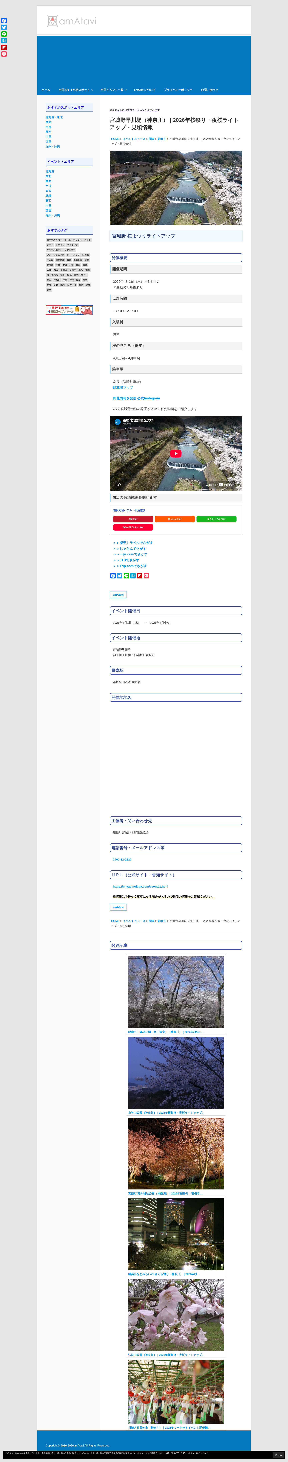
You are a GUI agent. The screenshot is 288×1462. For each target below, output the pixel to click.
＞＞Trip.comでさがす (130, 566)
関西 (48, 132)
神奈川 (57, 280)
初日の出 (78, 260)
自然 (69, 285)
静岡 (49, 290)
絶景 (62, 285)
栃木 (87, 270)
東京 (80, 270)
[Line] (4, 34)
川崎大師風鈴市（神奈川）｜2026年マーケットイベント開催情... (169, 1427)
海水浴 (55, 275)
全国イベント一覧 (112, 89)
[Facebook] (4, 20)
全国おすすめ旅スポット (74, 89)
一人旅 (50, 260)
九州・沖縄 (53, 146)
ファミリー (69, 250)
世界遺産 (60, 260)
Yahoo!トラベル (130, 527)
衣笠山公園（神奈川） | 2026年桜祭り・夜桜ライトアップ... (166, 1112)
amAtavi (118, 594)
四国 (48, 141)
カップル (77, 240)
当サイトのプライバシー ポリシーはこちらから (187, 1453)
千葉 (58, 265)
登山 (49, 280)
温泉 (69, 275)
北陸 (48, 195)
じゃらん (172, 519)
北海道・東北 (54, 117)
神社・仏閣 (75, 280)
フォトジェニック (55, 255)
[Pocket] (4, 54)
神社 (65, 280)
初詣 (87, 260)
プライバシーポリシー (178, 89)
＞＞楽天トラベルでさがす (133, 543)
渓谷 (62, 275)
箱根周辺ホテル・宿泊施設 (129, 510)
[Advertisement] (144, 59)
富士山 (63, 270)
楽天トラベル (213, 519)
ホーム (46, 89)
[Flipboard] (4, 47)
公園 (69, 260)
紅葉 (56, 285)
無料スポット (80, 275)
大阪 (85, 265)
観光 (81, 285)
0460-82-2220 (122, 859)
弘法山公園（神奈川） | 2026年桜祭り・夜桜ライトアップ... (166, 1355)
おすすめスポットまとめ (59, 240)
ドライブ (60, 244)
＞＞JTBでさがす (126, 560)
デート (50, 244)
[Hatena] (4, 40)
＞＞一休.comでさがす (130, 554)
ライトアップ (73, 255)
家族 (56, 270)
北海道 (50, 171)
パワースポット (54, 250)
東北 (48, 176)
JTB (130, 519)
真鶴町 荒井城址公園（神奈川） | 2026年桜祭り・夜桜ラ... (165, 1193)
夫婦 (49, 270)
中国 (48, 136)
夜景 (78, 265)
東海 (48, 190)
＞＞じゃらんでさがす (129, 548)
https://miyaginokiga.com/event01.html (140, 886)
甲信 (48, 186)
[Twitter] (4, 27)
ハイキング (72, 244)
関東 (48, 122)
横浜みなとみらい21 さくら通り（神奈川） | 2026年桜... (164, 1274)
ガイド (87, 240)
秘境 (49, 285)
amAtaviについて (145, 89)
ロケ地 (85, 255)
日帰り (73, 270)
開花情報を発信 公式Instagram (136, 398)
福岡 (85, 280)
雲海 (88, 285)
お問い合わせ (209, 89)
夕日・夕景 (68, 265)
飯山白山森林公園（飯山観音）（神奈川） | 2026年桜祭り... (166, 1032)
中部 (48, 127)
